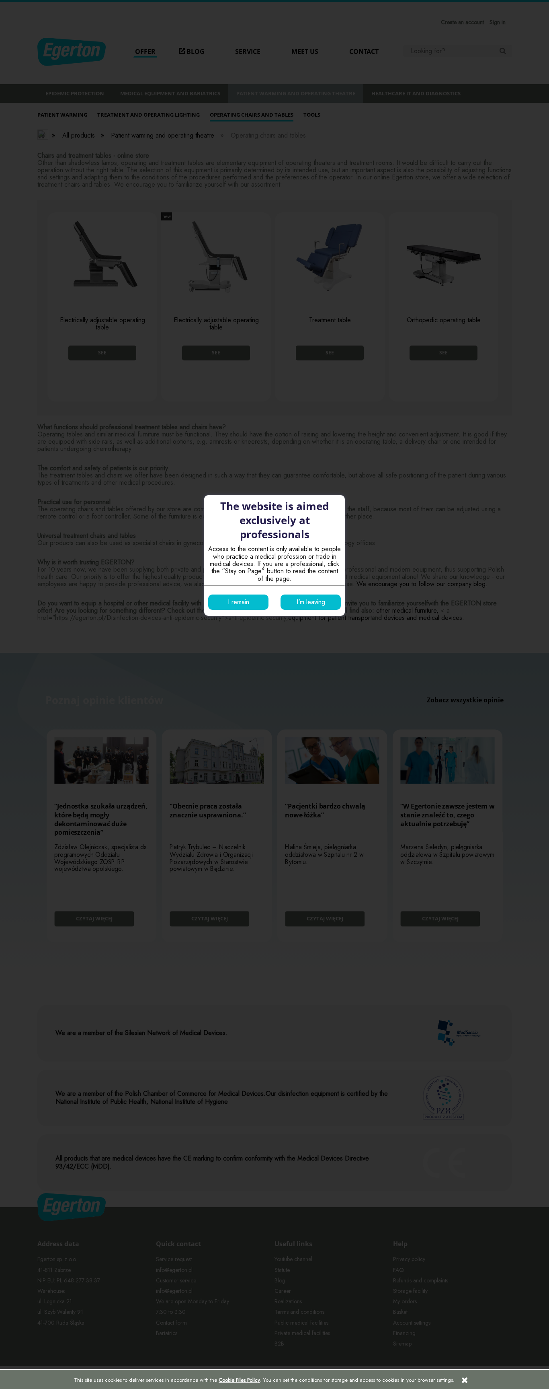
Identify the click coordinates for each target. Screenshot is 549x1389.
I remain (238, 602)
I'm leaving (311, 602)
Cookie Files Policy (239, 1380)
